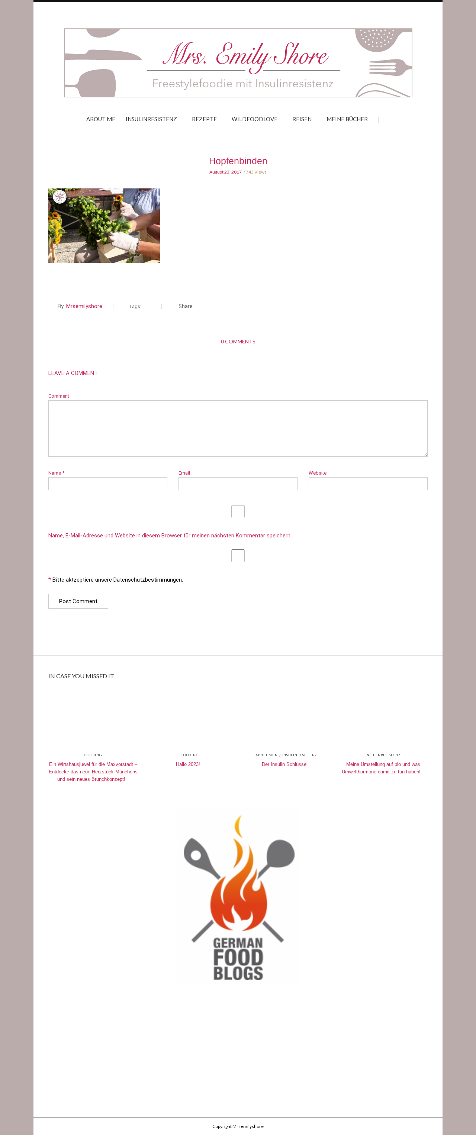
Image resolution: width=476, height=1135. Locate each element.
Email (184, 473)
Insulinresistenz (151, 119)
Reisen (302, 119)
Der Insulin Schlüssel (285, 764)
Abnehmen (266, 755)
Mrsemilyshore (84, 306)
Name (56, 473)
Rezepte (204, 119)
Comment (58, 396)
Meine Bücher (347, 119)
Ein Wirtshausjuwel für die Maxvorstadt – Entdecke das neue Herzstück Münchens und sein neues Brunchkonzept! (93, 771)
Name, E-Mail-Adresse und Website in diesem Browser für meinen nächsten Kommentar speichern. (170, 536)
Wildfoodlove (254, 119)
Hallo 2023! (188, 764)
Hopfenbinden (238, 161)
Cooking (93, 755)
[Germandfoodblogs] (238, 898)
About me (100, 119)
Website (318, 473)
